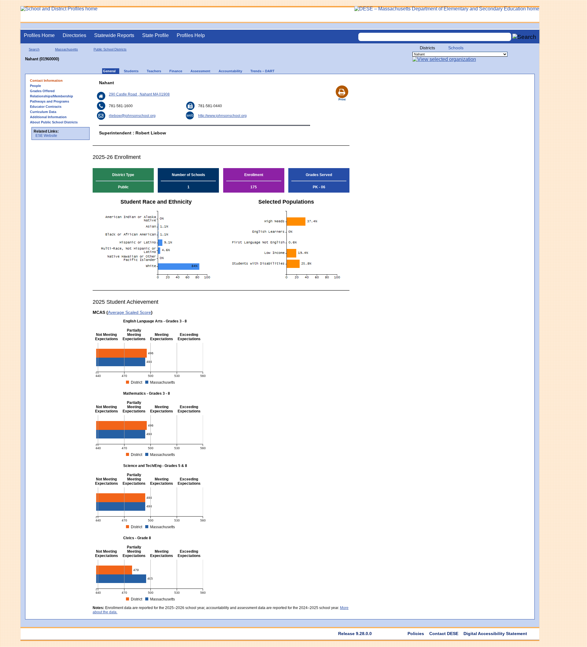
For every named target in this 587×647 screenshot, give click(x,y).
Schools (455, 47)
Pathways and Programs (49, 101)
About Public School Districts (54, 122)
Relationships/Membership (51, 96)
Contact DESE (443, 633)
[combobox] (434, 37)
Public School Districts (110, 49)
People (35, 86)
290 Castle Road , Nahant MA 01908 (139, 94)
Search (34, 49)
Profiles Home (39, 35)
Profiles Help (191, 35)
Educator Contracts (45, 106)
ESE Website (46, 136)
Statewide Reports (114, 35)
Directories (74, 35)
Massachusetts (66, 49)
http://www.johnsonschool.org (222, 116)
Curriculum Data (43, 112)
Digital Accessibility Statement (495, 633)
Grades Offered (42, 91)
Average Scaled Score (129, 312)
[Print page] (341, 84)
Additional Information (48, 117)
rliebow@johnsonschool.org (132, 116)
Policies (416, 633)
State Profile (155, 35)
